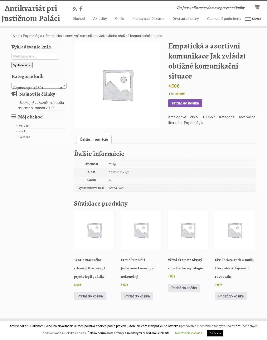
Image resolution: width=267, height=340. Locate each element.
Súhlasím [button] (215, 333)
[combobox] (39, 86)
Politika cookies (75, 333)
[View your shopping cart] (257, 6)
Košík (22, 131)
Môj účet (24, 125)
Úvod (15, 36)
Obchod (79, 19)
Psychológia (32, 36)
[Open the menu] (248, 19)
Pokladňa (24, 137)
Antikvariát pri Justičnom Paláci (30, 13)
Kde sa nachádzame (148, 19)
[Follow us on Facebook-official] (82, 8)
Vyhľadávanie (22, 65)
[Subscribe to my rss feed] (76, 8)
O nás (119, 19)
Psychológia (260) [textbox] (37, 88)
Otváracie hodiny (186, 19)
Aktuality (100, 19)
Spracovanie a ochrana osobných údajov (207, 326)
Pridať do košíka (185, 103)
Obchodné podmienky (224, 19)
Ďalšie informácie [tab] (94, 139)
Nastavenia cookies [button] (188, 333)
